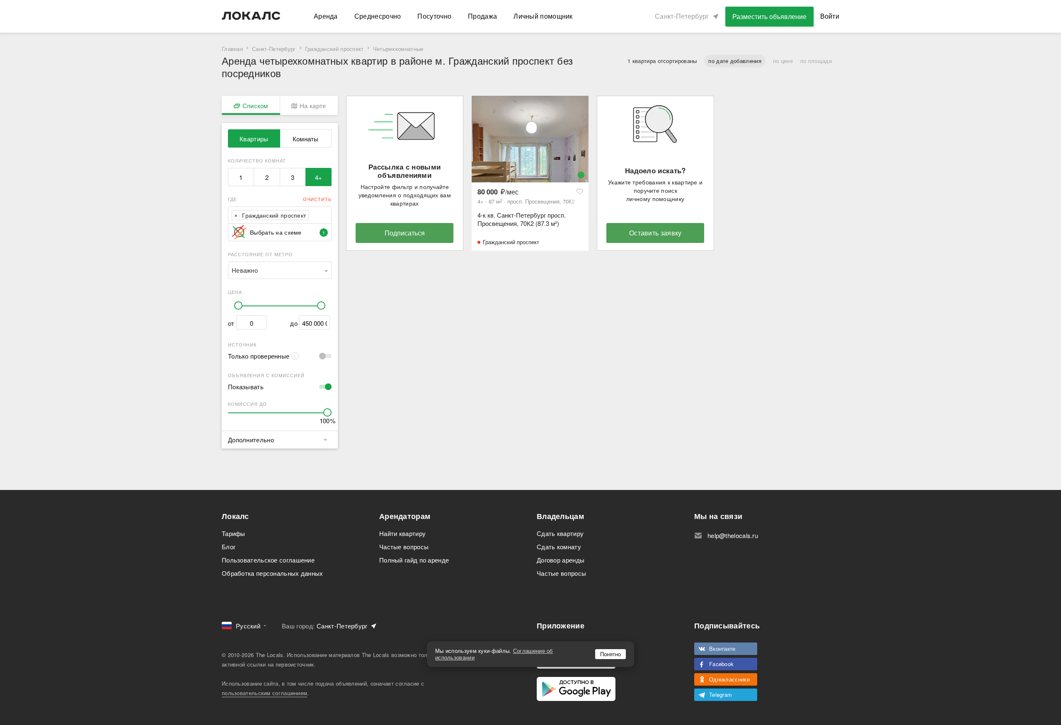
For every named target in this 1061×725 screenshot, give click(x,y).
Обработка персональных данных (272, 573)
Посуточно (434, 16)
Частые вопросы (404, 546)
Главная (232, 49)
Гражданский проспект (334, 49)
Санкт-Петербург (274, 49)
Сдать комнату (559, 546)
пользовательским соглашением (264, 693)
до (294, 323)
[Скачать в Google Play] (576, 689)
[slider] (238, 305)
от (231, 323)
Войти (830, 16)
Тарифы (233, 533)
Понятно (610, 654)
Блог (228, 546)
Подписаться (405, 233)
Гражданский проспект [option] (274, 215)
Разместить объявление (769, 16)
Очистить (317, 199)
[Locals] (251, 16)
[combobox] (313, 215)
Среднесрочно (377, 16)
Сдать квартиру (560, 533)
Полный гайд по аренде (414, 559)
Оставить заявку (655, 233)
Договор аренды (560, 559)
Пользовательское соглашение (268, 559)
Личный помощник (543, 16)
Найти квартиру (402, 533)
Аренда (326, 16)
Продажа (482, 16)
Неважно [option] (245, 270)
